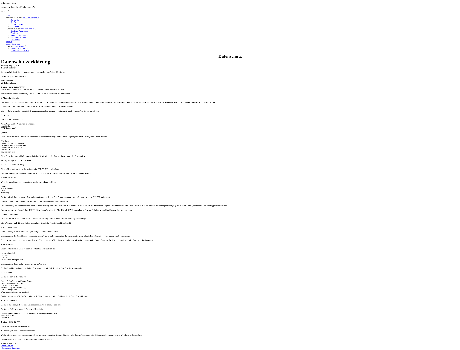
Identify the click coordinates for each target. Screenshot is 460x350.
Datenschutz (6, 348)
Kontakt (9, 42)
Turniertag (14, 33)
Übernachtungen (17, 24)
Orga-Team (15, 26)
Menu (3, 11)
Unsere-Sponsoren (13, 44)
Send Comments (7, 346)
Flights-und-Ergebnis (18, 37)
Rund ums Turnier (13, 29)
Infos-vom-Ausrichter (14, 18)
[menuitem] (232, 15)
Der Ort (13, 22)
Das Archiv (10, 46)
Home (8, 15)
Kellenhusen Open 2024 (20, 48)
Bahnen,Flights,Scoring (19, 35)
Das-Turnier (15, 40)
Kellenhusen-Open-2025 (20, 51)
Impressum (16, 348)
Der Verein (15, 20)
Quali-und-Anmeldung (19, 31)
